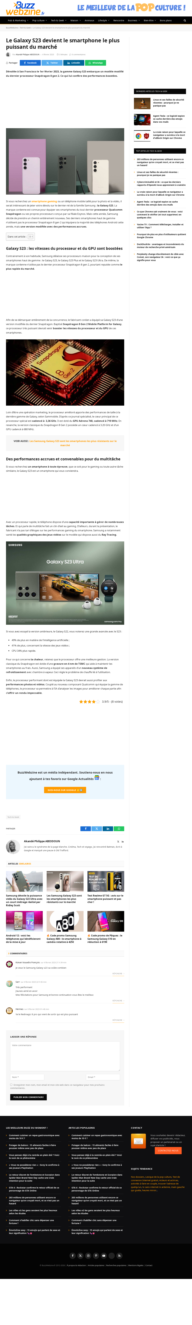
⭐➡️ (65, 790)
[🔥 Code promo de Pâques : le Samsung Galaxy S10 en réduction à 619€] (105, 921)
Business (132, 20)
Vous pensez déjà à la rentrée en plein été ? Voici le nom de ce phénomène (34, 1156)
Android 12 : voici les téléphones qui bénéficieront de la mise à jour (23, 939)
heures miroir (149, 1190)
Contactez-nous (168, 1150)
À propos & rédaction (76, 1265)
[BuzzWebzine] (25, 8)
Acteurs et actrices (168, 1180)
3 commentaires (79, 54)
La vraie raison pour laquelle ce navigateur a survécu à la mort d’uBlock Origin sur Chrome (169, 134)
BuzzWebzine (12, 27)
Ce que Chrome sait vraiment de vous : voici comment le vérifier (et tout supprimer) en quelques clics (160, 214)
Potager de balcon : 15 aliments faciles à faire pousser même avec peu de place (32, 1147)
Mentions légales (135, 1265)
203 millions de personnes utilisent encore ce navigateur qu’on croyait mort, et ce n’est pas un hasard (160, 162)
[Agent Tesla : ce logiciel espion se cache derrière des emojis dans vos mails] (142, 119)
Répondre (117, 973)
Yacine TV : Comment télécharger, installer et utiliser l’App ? (160, 226)
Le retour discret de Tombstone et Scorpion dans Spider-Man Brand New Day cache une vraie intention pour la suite (34, 1177)
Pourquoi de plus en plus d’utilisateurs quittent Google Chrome (161, 236)
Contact (148, 1265)
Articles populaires (96, 1265)
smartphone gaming (44, 201)
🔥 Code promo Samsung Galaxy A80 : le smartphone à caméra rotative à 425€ (64, 939)
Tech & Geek (57, 20)
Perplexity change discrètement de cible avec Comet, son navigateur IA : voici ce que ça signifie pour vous (160, 257)
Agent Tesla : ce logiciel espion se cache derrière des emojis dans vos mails (169, 118)
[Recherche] (184, 20)
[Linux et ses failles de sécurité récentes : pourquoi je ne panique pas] (142, 103)
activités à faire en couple (144, 1183)
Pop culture (38, 20)
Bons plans (166, 20)
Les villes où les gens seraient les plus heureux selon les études (33, 1212)
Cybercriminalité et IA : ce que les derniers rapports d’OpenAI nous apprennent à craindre (161, 183)
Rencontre (118, 20)
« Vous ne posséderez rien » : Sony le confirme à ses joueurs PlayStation (34, 1166)
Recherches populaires (116, 1265)
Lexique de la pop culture (158, 1176)
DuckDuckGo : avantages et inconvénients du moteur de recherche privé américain (160, 246)
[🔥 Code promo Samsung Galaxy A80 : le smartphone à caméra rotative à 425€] (65, 921)
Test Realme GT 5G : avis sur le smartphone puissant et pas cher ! (105, 899)
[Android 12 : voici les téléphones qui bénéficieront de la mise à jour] (24, 921)
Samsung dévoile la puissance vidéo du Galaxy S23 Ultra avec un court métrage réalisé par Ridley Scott (24, 900)
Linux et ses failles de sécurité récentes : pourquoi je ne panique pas (168, 102)
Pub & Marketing (17, 20)
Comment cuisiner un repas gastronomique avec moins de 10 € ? (34, 1137)
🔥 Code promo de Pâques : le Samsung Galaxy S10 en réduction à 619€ (104, 939)
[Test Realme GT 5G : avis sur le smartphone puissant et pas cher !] (105, 881)
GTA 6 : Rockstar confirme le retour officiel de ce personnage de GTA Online (34, 1189)
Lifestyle (102, 20)
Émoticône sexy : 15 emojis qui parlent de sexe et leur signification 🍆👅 (34, 1232)
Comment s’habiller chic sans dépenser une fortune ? (31, 1222)
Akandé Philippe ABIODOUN (27, 54)
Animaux (89, 20)
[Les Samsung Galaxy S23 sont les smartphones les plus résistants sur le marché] (65, 881)
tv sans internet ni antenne (156, 1186)
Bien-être (149, 20)
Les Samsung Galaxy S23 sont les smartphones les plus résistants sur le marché (64, 899)
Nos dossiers (137, 1176)
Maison (74, 20)
